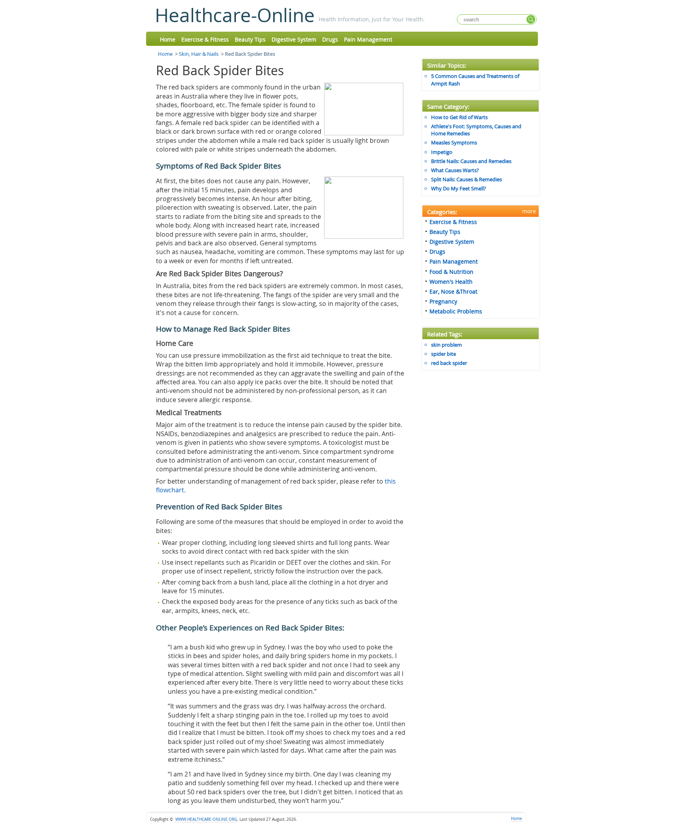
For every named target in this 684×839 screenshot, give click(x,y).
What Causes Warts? (455, 170)
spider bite (443, 353)
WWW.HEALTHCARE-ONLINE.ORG (205, 819)
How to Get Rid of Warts (459, 117)
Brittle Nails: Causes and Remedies (471, 161)
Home (167, 39)
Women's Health (451, 281)
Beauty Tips (250, 39)
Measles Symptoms (454, 142)
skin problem (446, 344)
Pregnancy (443, 301)
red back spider (449, 362)
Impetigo (441, 152)
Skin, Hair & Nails (198, 53)
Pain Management (368, 39)
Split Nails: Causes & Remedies (466, 179)
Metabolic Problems (455, 311)
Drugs (330, 39)
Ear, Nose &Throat (453, 291)
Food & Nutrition (451, 271)
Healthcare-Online (235, 15)
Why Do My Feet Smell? (458, 188)
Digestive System (294, 39)
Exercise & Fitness (205, 39)
